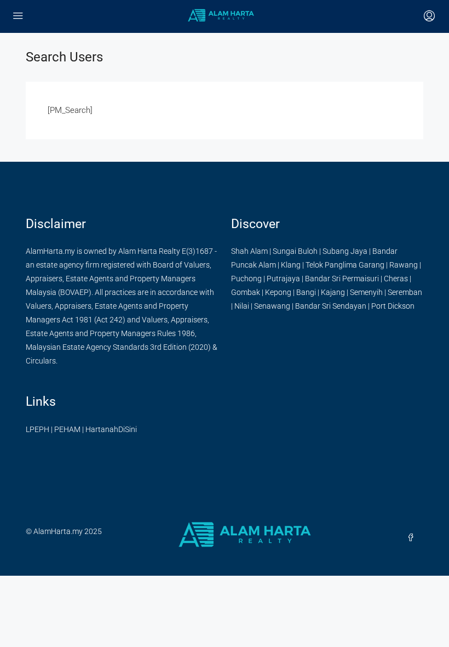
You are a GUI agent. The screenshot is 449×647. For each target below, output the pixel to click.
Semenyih (366, 292)
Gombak (245, 292)
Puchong (246, 278)
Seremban (405, 292)
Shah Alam (249, 251)
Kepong (278, 292)
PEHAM (67, 429)
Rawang (403, 264)
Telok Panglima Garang (345, 264)
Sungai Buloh (295, 251)
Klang (291, 264)
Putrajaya (283, 278)
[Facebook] (413, 538)
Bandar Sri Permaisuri (342, 278)
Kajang (333, 292)
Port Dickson (393, 306)
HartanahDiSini (111, 429)
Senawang (272, 306)
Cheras (396, 278)
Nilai (241, 306)
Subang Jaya (345, 251)
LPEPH (37, 429)
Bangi (306, 292)
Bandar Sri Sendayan (330, 306)
